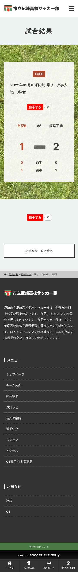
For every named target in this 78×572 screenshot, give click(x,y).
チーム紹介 (13, 385)
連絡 (9, 500)
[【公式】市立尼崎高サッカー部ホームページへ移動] (5, 274)
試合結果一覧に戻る (39, 251)
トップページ (15, 374)
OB (8, 511)
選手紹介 (12, 429)
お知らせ (12, 407)
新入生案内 (13, 418)
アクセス (12, 450)
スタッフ (12, 440)
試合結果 (12, 396)
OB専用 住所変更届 (19, 461)
